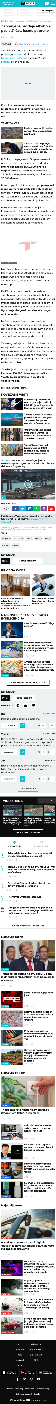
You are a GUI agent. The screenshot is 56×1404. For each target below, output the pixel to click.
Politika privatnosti (24, 1394)
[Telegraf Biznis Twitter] (24, 1379)
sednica (29, 538)
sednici (18, 54)
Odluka (38, 538)
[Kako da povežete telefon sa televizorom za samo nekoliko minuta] (12, 1132)
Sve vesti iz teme (28, 683)
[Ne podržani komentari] (33, 705)
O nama (10, 1389)
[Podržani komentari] (25, 705)
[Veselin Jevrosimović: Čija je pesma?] (12, 630)
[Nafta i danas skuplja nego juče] (12, 999)
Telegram (5, 522)
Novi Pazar (18, 538)
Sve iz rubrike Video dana (28, 832)
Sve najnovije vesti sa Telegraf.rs (28, 926)
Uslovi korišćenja (39, 529)
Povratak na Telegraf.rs (9, 3)
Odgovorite (9, 725)
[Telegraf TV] (38, 1379)
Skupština (6, 538)
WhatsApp (33, 519)
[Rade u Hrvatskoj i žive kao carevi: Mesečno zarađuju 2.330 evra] (12, 133)
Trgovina (6, 545)
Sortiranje (7, 705)
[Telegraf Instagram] (31, 1379)
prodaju (5, 61)
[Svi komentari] (17, 705)
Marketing (19, 1389)
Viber (42, 519)
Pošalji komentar (27, 561)
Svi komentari (28, 788)
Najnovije (12, 936)
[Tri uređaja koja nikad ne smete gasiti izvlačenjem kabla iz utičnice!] (28, 1091)
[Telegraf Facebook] (17, 1379)
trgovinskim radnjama (14, 58)
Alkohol (15, 545)
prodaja (48, 538)
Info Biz (4, 21)
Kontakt (36, 1394)
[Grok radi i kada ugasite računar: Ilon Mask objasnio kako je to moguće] (12, 1151)
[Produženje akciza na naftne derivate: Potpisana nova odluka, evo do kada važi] (12, 1038)
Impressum (29, 1389)
